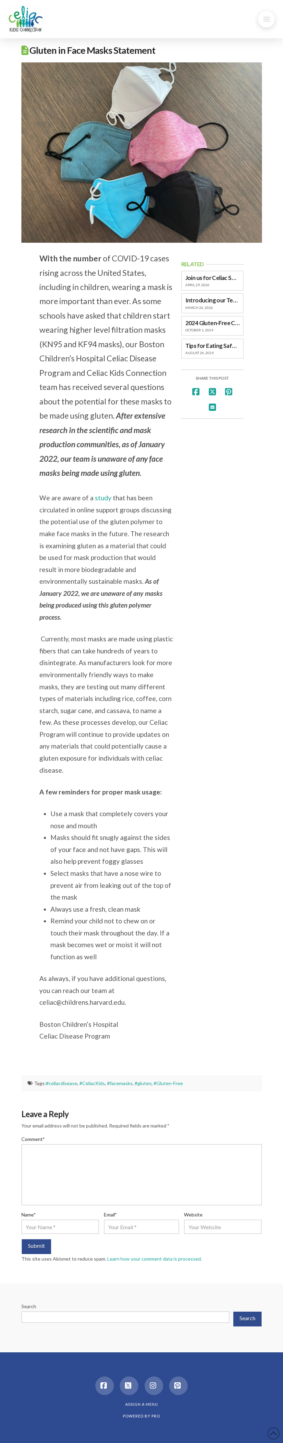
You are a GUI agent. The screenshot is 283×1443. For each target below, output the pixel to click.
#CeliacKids (92, 1083)
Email (110, 1214)
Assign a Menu (141, 1404)
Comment (33, 1139)
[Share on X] (212, 391)
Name (28, 1214)
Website (193, 1214)
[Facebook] (104, 1385)
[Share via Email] (212, 407)
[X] (129, 1385)
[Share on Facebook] (196, 391)
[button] (266, 19)
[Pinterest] (178, 1385)
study (104, 498)
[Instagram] (154, 1385)
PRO (156, 1416)
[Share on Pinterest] (228, 391)
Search (28, 1306)
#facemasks (120, 1083)
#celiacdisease (61, 1083)
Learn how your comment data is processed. (154, 1259)
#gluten (143, 1083)
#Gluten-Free (168, 1083)
